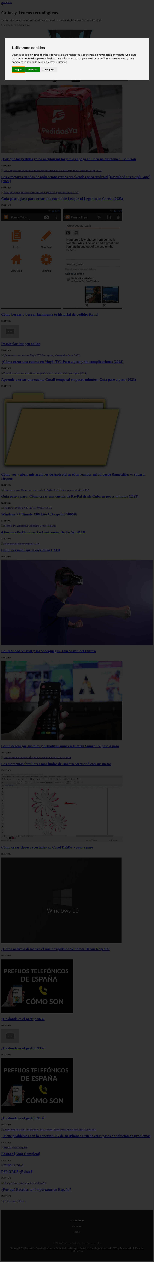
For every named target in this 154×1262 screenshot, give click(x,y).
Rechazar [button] (32, 69)
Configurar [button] (48, 69)
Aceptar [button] (18, 69)
